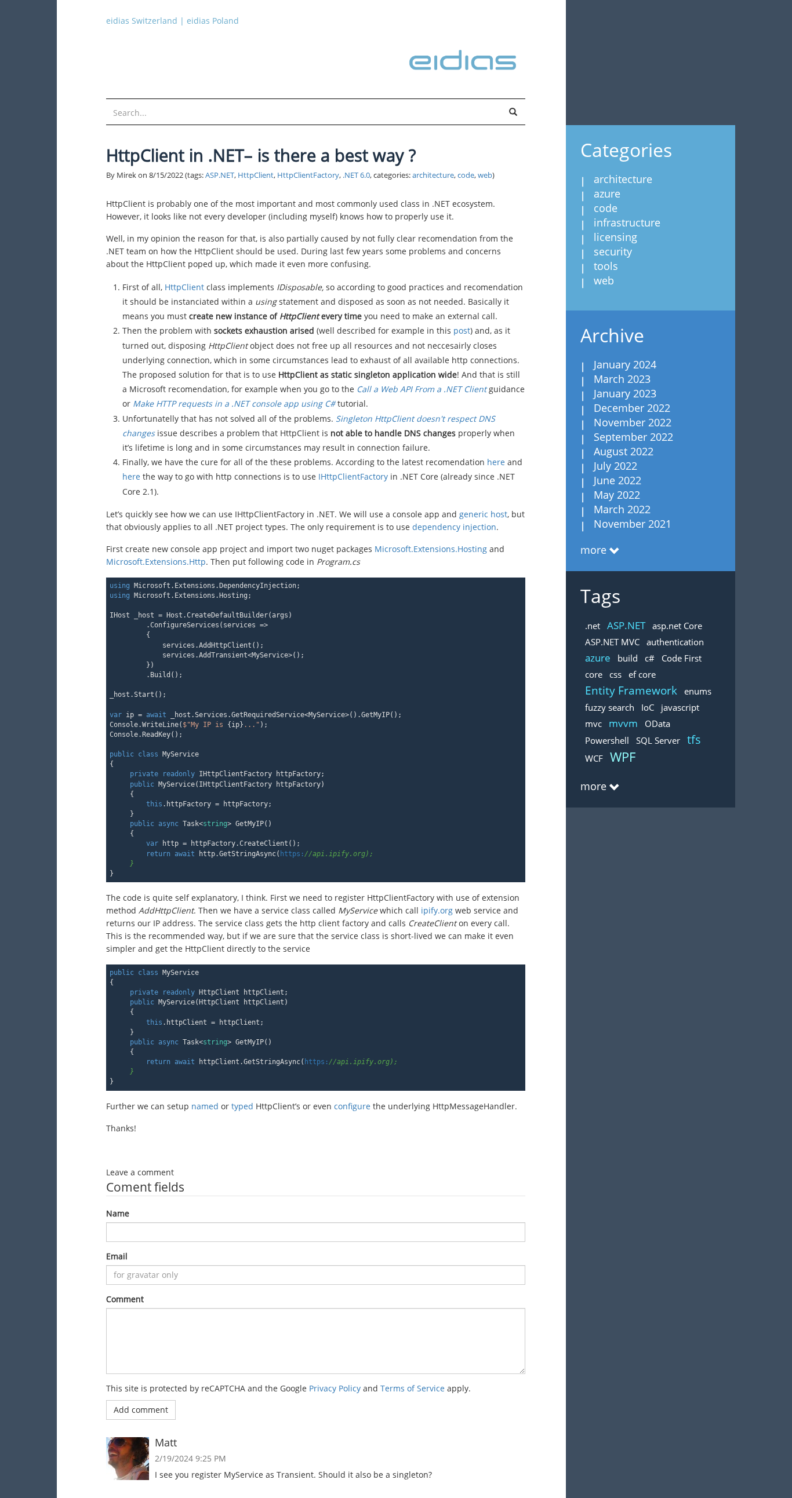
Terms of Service (412, 1388)
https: (322, 854)
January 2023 (625, 393)
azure (607, 193)
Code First (682, 658)
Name (117, 1213)
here (496, 461)
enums (697, 691)
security (613, 251)
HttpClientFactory (308, 175)
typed (242, 1106)
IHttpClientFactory (353, 476)
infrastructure (627, 222)
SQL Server (658, 740)
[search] (513, 112)
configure (352, 1106)
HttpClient (256, 175)
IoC (647, 707)
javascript (680, 707)
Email (117, 1256)
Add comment (141, 1409)
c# (650, 658)
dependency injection (454, 526)
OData (657, 723)
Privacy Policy (335, 1388)
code (465, 175)
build (627, 658)
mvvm (623, 723)
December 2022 (632, 408)
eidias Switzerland (141, 20)
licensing (615, 237)
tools (606, 266)
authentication (675, 642)
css (615, 674)
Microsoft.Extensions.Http (156, 561)
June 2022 (617, 480)
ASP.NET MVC (612, 642)
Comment (125, 1299)
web (485, 175)
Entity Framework (631, 690)
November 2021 (632, 524)
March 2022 (622, 509)
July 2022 (615, 466)
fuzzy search (609, 707)
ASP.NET (219, 175)
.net (592, 625)
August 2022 (623, 451)
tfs (694, 739)
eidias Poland (213, 20)
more (593, 550)
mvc (593, 723)
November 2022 (632, 422)
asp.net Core (677, 625)
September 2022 (633, 437)
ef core (642, 674)
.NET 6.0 (356, 175)
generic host (483, 514)
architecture (433, 175)
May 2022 (617, 495)
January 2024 (625, 364)
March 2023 (622, 379)
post (461, 330)
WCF (594, 758)
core (593, 674)
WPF (622, 756)
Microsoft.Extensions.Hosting (431, 548)
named (205, 1106)
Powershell (607, 740)
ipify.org (437, 910)
